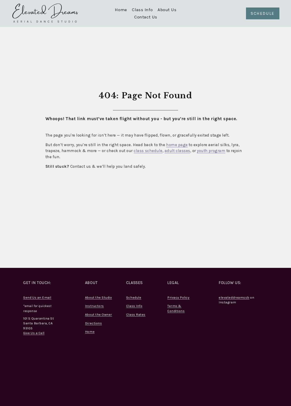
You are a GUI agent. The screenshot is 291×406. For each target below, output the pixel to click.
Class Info (134, 306)
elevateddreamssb (234, 297)
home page (177, 144)
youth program (211, 150)
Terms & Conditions (176, 308)
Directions (93, 323)
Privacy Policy (178, 297)
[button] (225, 325)
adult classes (177, 150)
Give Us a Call (33, 333)
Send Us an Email (37, 297)
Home (121, 9)
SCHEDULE (263, 13)
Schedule (133, 297)
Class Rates (136, 315)
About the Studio (98, 297)
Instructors (94, 306)
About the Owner (98, 315)
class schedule (148, 150)
